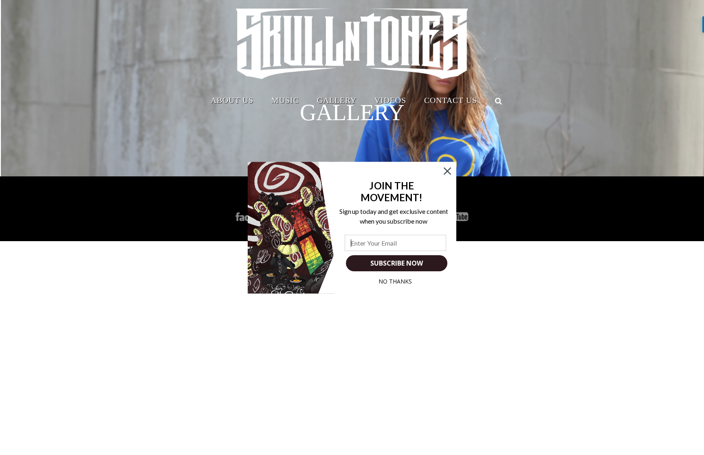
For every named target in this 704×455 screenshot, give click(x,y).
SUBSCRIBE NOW (396, 263)
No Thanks (395, 281)
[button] (391, 191)
